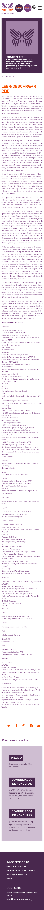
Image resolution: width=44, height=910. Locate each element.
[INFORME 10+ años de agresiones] (28, 8)
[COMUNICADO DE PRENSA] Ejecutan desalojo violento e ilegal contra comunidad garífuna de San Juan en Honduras (22, 826)
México (16, 758)
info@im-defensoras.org (19, 899)
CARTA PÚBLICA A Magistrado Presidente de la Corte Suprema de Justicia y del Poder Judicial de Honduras (21, 794)
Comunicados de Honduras (22, 782)
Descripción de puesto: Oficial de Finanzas (20, 765)
